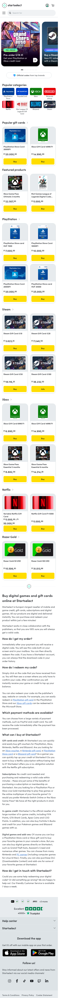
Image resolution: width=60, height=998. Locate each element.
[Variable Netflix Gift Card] (15, 502)
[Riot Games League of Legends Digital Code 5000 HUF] (42, 183)
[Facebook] (18, 981)
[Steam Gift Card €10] (15, 322)
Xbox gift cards (24, 703)
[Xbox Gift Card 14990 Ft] (43, 135)
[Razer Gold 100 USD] (43, 549)
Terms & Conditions (10, 995)
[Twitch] (40, 981)
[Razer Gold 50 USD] (15, 549)
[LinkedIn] (47, 981)
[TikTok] (25, 981)
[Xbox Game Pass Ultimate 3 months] (15, 183)
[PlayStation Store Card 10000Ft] (43, 232)
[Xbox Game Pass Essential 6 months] (43, 453)
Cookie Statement (44, 995)
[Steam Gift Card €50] (15, 363)
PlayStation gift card (23, 699)
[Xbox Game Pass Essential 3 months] (15, 453)
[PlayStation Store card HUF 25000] (43, 273)
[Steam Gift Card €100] (43, 363)
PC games (22, 854)
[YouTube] (32, 981)
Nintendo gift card (31, 750)
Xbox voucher (12, 750)
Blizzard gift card (27, 753)
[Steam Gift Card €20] (43, 322)
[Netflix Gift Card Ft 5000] (43, 502)
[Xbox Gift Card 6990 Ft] (15, 412)
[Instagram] (10, 981)
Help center (9, 921)
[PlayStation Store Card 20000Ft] (15, 135)
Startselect (9, 928)
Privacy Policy (28, 995)
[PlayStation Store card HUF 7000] (15, 232)
